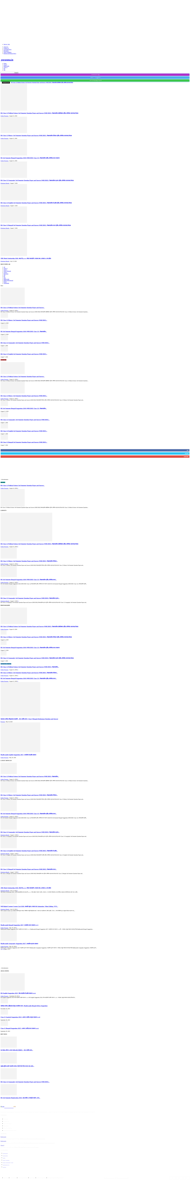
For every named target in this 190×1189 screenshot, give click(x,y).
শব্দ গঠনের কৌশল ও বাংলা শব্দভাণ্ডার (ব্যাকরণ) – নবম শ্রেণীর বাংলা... (17, 1050)
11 (3, 949)
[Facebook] (170, 1177)
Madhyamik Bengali (8, 280)
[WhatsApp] (188, 1177)
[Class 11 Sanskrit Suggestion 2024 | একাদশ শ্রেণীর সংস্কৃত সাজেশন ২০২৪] (4, 1014)
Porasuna (3, 721)
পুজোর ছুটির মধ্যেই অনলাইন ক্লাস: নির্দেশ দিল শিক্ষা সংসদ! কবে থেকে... (17, 1066)
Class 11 (5, 67)
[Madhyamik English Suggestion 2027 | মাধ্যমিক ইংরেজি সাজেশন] (20, 751)
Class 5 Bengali (7, 271)
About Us (6, 46)
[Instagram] (174, 1177)
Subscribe (186, 456)
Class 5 (5, 269)
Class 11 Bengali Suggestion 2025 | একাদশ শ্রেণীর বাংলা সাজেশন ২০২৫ (20, 1028)
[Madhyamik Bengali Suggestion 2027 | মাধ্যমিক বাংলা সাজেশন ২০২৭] (9, 922)
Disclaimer (6, 51)
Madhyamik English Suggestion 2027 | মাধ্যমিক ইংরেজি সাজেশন (18, 754)
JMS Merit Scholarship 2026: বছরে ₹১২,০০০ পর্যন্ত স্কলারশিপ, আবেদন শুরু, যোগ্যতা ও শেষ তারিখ (26, 258)
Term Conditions (7, 52)
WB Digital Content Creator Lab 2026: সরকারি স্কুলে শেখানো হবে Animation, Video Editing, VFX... (29, 906)
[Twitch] (181, 1177)
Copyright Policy (8, 49)
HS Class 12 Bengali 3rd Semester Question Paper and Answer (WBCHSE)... (24, 442)
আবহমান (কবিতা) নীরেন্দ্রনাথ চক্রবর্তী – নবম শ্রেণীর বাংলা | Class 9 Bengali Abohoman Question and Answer (29, 719)
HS (4, 68)
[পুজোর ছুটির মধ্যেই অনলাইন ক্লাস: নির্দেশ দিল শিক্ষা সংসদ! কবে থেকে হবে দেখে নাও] (9, 1063)
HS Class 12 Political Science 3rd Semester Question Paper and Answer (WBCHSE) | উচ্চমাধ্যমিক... (30, 667)
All (4, 267)
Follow (186, 453)
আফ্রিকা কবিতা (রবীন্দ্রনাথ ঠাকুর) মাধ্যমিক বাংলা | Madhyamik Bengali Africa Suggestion (24, 1006)
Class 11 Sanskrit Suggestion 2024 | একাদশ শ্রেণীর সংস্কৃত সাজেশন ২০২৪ (20, 1017)
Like (187, 450)
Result (5, 281)
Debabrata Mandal (5, 183)
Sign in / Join (7, 44)
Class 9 (5, 64)
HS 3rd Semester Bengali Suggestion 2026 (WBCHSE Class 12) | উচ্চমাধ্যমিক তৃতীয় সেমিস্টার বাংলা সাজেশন (30, 158)
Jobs (5, 277)
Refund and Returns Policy (10, 53)
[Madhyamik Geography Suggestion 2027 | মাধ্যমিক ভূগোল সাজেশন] (9, 940)
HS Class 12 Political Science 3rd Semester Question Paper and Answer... (23, 307)
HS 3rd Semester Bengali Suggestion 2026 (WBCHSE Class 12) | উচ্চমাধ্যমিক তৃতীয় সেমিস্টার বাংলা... (29, 579)
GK (4, 70)
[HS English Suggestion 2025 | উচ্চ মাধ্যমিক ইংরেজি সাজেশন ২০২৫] (13, 990)
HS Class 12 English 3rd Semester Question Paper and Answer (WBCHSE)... (24, 354)
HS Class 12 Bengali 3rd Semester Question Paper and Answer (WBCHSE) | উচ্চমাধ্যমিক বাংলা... (29, 869)
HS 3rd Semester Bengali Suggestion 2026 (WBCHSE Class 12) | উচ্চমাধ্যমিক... (24, 331)
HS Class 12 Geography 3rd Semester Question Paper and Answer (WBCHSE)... (25, 343)
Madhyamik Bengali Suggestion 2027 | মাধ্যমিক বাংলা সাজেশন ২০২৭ (19, 925)
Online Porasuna (4, 116)
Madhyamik (6, 66)
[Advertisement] (20, 470)
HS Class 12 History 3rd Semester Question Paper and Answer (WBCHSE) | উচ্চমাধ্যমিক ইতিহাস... (29, 561)
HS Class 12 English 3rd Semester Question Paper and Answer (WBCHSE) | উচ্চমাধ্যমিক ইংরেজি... (29, 851)
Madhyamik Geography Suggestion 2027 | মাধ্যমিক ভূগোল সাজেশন (19, 943)
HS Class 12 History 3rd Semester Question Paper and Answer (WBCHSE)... (24, 320)
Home (5, 63)
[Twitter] (184, 1177)
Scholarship (6, 283)
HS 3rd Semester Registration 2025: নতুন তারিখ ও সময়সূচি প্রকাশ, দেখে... (20, 1098)
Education (6, 273)
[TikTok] (177, 1177)
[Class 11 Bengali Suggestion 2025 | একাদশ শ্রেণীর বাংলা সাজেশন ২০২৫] (4, 1025)
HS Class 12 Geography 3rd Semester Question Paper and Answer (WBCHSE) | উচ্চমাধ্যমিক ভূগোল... (30, 598)
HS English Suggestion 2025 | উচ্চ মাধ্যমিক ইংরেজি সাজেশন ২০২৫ (18, 993)
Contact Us (6, 48)
